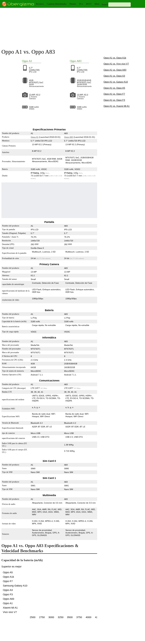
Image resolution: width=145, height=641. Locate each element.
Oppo (25, 60)
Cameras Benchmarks (56, 4)
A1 (30, 60)
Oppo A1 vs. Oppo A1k (115, 58)
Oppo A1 (35, 137)
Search (105, 4)
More (97, 4)
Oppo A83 (68, 137)
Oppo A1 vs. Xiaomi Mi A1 (117, 106)
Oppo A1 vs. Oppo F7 (114, 94)
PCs (81, 4)
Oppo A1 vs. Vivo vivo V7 (116, 64)
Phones (73, 4)
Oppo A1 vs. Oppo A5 (114, 88)
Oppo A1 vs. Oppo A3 (114, 76)
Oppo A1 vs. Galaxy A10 (116, 82)
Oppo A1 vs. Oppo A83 (115, 70)
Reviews (40, 4)
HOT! (88, 4)
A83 (79, 60)
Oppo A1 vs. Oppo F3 (114, 100)
